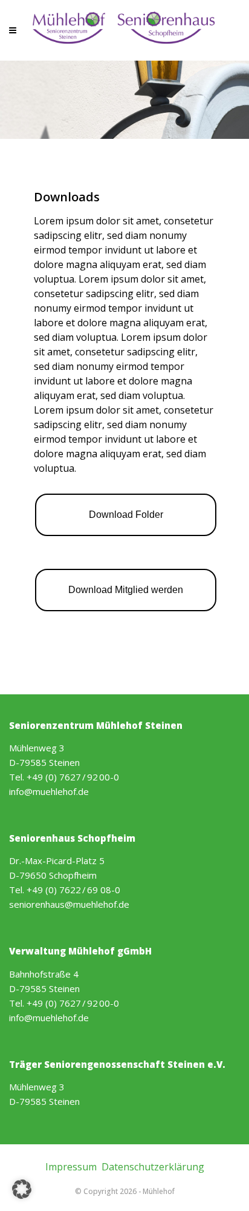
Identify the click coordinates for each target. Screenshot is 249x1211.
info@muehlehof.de (49, 791)
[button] (22, 1189)
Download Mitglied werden (125, 590)
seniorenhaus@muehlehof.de (69, 904)
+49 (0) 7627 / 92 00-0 (73, 777)
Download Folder (126, 514)
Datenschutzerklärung (153, 1166)
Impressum (71, 1166)
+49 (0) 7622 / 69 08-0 (73, 890)
